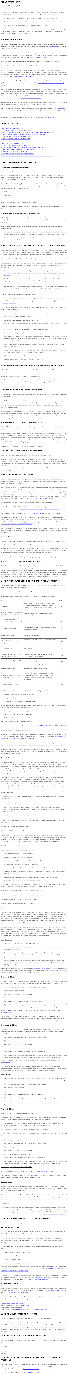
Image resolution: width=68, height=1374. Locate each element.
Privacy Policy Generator (34, 1372)
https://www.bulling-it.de (21, 18)
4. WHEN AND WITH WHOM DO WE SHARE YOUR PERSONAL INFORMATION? (23, 134)
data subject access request (31, 1369)
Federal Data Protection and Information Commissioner (46, 513)
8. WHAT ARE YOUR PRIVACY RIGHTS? (12, 143)
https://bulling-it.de (15, 970)
